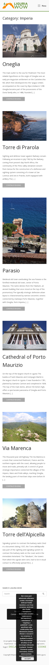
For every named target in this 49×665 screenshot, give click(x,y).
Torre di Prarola (21, 147)
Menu (44, 6)
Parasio (11, 270)
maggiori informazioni (26, 656)
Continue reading (13, 99)
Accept (27, 659)
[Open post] (24, 41)
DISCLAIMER (15, 646)
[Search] (43, 593)
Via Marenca (17, 448)
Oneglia (11, 64)
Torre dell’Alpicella (24, 534)
